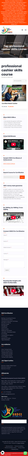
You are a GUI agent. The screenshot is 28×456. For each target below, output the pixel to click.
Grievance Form (9, 446)
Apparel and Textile (5, 338)
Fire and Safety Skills (21, 11)
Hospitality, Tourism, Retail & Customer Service (13, 18)
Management (4, 325)
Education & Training (6, 322)
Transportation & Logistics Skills (8, 11)
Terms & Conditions (19, 446)
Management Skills (21, 2)
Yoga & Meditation (5, 339)
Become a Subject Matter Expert (8, 365)
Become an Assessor (6, 367)
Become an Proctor (5, 368)
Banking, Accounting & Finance (8, 318)
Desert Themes (20, 443)
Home (8, 42)
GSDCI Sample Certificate (7, 22)
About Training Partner (6, 349)
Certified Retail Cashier (16, 42)
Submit (7, 270)
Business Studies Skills (20, 5)
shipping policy (14, 449)
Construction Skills (7, 7)
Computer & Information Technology (9, 321)
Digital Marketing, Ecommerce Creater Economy (13, 14)
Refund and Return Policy (10, 447)
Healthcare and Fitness (6, 330)
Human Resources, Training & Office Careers (13, 16)
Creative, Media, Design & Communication (13, 21)
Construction (4, 327)
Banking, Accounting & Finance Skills (13, 1)
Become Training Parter (20, 22)
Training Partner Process (7, 352)
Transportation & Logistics (7, 335)
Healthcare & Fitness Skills (9, 8)
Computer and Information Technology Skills (13, 4)
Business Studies (5, 324)
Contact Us (13, 24)
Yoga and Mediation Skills (20, 13)
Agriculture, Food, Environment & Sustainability (13, 19)
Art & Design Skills (20, 8)
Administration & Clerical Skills (8, 2)
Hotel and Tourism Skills (18, 7)
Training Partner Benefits (7, 354)
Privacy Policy (21, 447)
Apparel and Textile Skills (7, 13)
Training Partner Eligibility (7, 357)
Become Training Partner (7, 350)
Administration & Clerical (7, 319)
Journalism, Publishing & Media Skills (13, 10)
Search (22, 177)
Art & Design (4, 333)
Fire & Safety (4, 336)
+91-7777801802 (7, 392)
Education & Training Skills (8, 5)
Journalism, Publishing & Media (8, 332)
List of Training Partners (6, 355)
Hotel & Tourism (4, 329)
